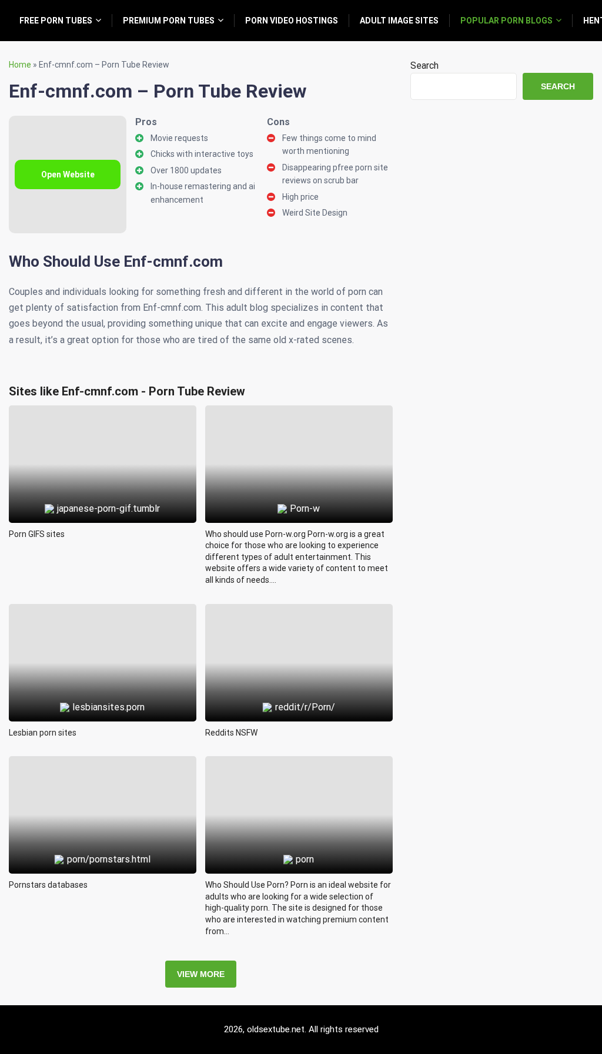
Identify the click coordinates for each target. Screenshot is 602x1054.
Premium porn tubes (169, 20)
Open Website (68, 174)
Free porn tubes (55, 20)
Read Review (102, 437)
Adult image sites (399, 20)
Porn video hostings (291, 20)
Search (424, 65)
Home (20, 64)
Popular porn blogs (506, 20)
